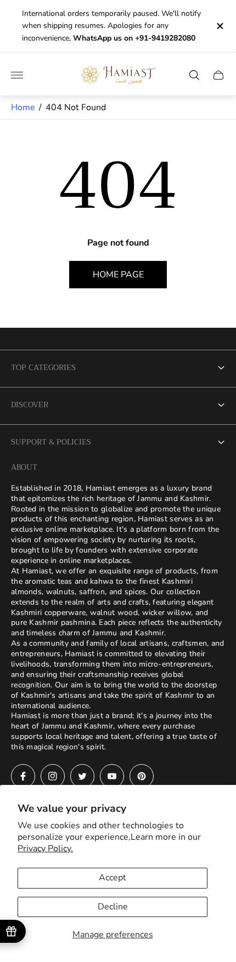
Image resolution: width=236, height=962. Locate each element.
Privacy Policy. (45, 849)
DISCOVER (29, 404)
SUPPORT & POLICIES (51, 441)
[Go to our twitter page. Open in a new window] (82, 776)
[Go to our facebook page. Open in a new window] (23, 776)
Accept (112, 878)
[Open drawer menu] (17, 75)
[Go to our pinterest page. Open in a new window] (142, 776)
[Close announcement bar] (219, 26)
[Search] (194, 75)
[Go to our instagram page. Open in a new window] (53, 776)
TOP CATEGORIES (43, 367)
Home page (118, 275)
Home (23, 107)
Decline (113, 907)
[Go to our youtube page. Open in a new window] (112, 776)
